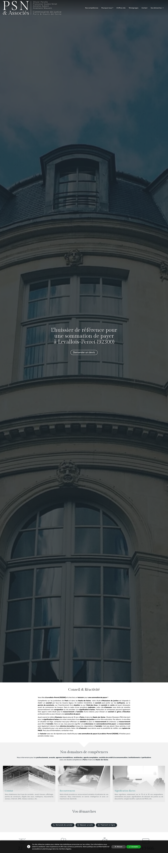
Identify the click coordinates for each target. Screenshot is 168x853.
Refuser (119, 847)
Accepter (134, 847)
